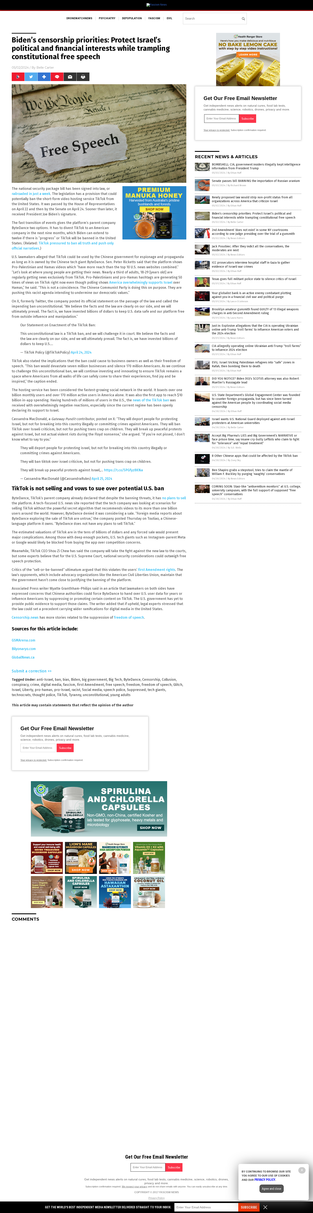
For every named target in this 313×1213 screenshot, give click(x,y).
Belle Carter (45, 68)
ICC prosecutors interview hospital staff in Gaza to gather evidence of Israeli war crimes (251, 264)
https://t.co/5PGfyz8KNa (123, 470)
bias (66, 680)
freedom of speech (129, 617)
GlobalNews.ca (23, 657)
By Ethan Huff (234, 172)
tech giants (156, 690)
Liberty (27, 690)
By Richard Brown (237, 185)
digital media (51, 685)
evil (169, 18)
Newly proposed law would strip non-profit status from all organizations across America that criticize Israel (252, 199)
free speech (115, 685)
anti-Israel (45, 680)
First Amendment (90, 685)
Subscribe (249, 1207)
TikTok (62, 695)
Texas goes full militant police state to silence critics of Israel (254, 279)
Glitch (177, 685)
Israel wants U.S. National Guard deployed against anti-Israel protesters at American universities (253, 421)
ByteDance (132, 680)
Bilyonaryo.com (24, 649)
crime (34, 685)
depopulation (132, 18)
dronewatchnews (79, 18)
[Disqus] (99, 978)
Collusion (169, 680)
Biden (75, 680)
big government (94, 680)
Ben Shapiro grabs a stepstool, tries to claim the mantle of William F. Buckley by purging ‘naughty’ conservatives (252, 472)
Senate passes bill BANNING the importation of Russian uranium (256, 181)
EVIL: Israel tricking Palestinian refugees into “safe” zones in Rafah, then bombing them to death (253, 364)
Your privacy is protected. (33, 760)
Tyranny (75, 695)
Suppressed (136, 690)
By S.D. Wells (234, 447)
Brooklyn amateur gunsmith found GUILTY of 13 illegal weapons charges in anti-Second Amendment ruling (255, 311)
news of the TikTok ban (151, 400)
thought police (43, 695)
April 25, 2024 (102, 479)
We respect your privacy (134, 1186)
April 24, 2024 (81, 352)
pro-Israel (62, 690)
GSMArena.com (23, 640)
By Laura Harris (235, 317)
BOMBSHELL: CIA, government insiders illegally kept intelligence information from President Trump (256, 166)
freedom (133, 685)
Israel (16, 690)
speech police (114, 690)
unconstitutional (96, 695)
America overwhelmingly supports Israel (140, 282)
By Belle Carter (235, 222)
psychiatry (107, 18)
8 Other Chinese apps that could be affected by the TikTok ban (255, 456)
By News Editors (236, 238)
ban (58, 680)
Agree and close (271, 1188)
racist (76, 690)
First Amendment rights (156, 570)
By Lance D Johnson (237, 301)
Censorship (151, 680)
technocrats (21, 695)
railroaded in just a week (31, 194)
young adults (120, 695)
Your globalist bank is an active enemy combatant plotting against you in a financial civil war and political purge (251, 295)
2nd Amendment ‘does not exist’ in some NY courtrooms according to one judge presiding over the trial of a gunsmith (253, 232)
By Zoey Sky (234, 460)
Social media (92, 690)
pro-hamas (43, 690)
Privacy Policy (156, 1198)
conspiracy (20, 685)
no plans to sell (174, 498)
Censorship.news (25, 617)
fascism (154, 18)
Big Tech (115, 680)
